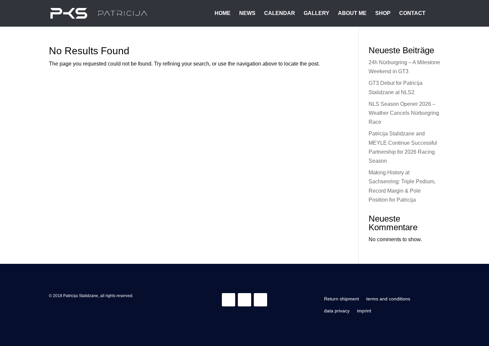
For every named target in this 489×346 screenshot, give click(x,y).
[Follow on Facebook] (244, 299)
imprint (364, 310)
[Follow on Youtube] (260, 299)
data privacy (337, 310)
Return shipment (341, 298)
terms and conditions (388, 298)
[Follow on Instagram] (228, 299)
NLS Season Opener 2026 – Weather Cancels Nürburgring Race (404, 113)
